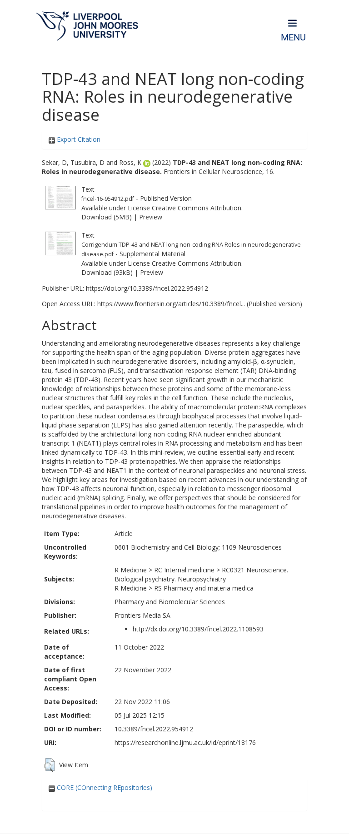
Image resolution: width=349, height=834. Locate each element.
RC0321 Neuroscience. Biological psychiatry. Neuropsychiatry (201, 574)
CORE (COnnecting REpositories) (103, 787)
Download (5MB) (106, 217)
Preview (150, 217)
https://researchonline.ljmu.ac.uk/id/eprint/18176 (185, 742)
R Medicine (131, 570)
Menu (293, 37)
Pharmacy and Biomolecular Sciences (170, 601)
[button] (49, 765)
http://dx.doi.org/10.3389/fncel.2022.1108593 (198, 629)
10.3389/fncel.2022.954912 (154, 729)
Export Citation (77, 139)
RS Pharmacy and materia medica (204, 588)
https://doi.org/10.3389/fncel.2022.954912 (147, 288)
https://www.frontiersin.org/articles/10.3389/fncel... (171, 303)
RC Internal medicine (184, 570)
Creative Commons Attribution (196, 208)
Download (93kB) (107, 272)
